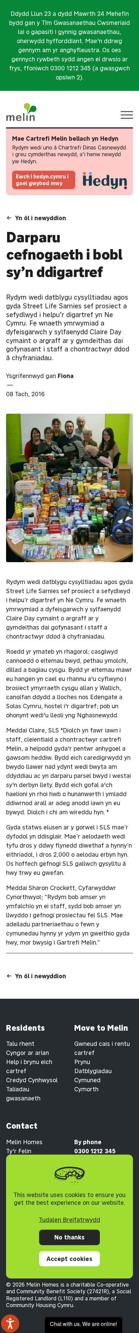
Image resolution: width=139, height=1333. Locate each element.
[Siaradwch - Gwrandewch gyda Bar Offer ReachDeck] (10, 1323)
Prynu (82, 1062)
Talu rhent (20, 1044)
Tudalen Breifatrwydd (69, 1220)
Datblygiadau (93, 1071)
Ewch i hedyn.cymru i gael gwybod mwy (42, 180)
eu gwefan (48, 873)
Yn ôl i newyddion (40, 218)
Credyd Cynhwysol (32, 1080)
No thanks (69, 1237)
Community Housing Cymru (39, 1305)
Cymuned (87, 1080)
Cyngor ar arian (27, 1053)
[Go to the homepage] (21, 112)
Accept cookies (69, 1259)
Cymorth (86, 1089)
